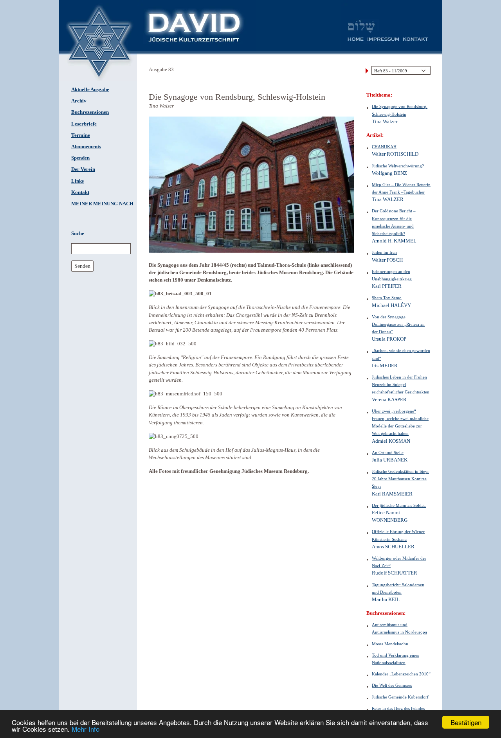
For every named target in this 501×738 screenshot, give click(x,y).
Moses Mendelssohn (390, 643)
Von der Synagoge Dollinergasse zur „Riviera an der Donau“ (398, 324)
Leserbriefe (84, 124)
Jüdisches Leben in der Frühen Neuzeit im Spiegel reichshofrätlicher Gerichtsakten (400, 384)
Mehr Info (85, 729)
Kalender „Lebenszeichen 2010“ (401, 674)
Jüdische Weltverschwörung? (398, 165)
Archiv (79, 101)
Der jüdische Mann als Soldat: (399, 505)
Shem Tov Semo (387, 297)
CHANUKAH (384, 146)
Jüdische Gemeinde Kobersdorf (400, 697)
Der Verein (83, 169)
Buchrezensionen (90, 112)
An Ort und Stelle (388, 452)
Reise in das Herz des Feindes (398, 708)
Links (77, 181)
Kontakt (80, 192)
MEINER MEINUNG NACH (102, 203)
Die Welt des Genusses (392, 685)
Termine (80, 135)
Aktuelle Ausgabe (90, 89)
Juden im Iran (384, 252)
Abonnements (86, 146)
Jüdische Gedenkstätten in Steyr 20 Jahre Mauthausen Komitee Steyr (400, 478)
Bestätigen (466, 722)
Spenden (80, 158)
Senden (82, 266)
